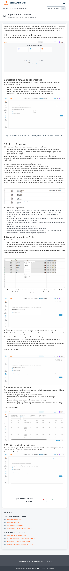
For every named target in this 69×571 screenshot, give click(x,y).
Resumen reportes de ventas (15, 525)
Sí (52, 500)
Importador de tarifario (13, 522)
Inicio (5, 8)
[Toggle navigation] (64, 2)
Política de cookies (48, 568)
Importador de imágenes (14, 519)
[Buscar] (63, 8)
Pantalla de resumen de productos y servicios (19, 528)
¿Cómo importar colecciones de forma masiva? (20, 544)
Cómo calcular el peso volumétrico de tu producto (21, 538)
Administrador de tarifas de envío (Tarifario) (19, 541)
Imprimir (9, 512)
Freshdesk (35, 568)
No (44, 500)
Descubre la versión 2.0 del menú (16, 535)
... (10, 8)
